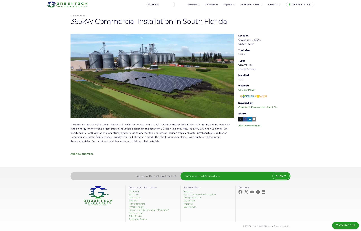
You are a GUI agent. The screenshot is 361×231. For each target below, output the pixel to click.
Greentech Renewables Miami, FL (257, 107)
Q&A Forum (190, 207)
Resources (189, 200)
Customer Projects (79, 15)
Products (192, 4)
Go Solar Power (246, 90)
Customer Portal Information (199, 194)
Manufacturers (136, 203)
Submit (281, 176)
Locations (133, 191)
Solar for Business (250, 4)
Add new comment (82, 153)
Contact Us (134, 197)
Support (228, 4)
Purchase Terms (137, 219)
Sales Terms (135, 216)
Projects (188, 203)
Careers (132, 200)
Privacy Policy (135, 207)
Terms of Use (135, 213)
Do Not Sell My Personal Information (148, 210)
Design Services (192, 197)
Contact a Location (301, 4)
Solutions (210, 4)
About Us (273, 4)
